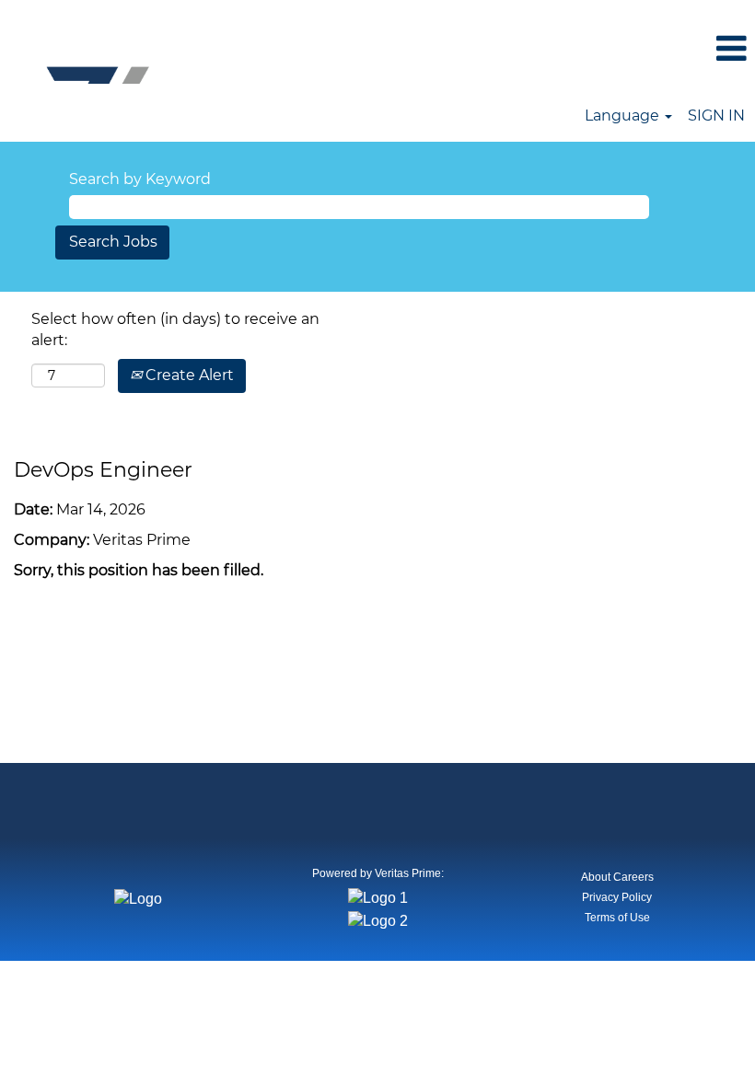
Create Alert (188, 375)
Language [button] (624, 115)
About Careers (617, 877)
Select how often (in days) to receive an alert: (175, 329)
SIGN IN (716, 115)
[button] (629, 49)
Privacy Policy (617, 897)
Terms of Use (617, 917)
